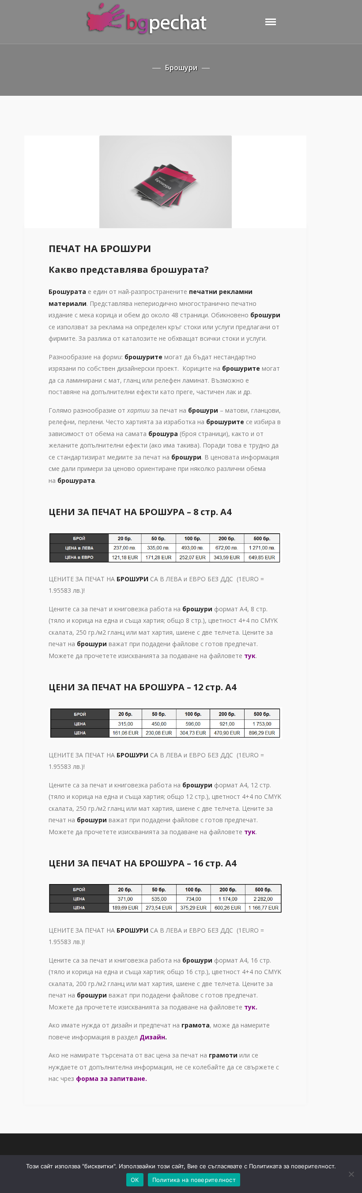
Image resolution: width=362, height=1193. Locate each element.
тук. (250, 1007)
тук (250, 832)
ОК (135, 1179)
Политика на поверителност (194, 1179)
